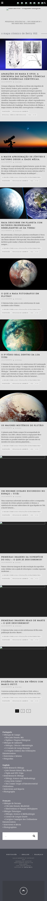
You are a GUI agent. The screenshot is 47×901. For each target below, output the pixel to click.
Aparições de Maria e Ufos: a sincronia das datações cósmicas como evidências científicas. (23, 77)
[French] (31, 3)
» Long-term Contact (12, 781)
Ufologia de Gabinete (20, 111)
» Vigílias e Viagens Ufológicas (16, 740)
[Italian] (39, 3)
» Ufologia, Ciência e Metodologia (18, 745)
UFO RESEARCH (33, 22)
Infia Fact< (28, 867)
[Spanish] (23, 3)
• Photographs (9, 791)
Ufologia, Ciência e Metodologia (14, 115)
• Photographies (10, 827)
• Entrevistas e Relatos (12, 756)
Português (6, 111)
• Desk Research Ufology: (13, 775)
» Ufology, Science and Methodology (19, 778)
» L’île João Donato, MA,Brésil (16, 806)
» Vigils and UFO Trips (13, 773)
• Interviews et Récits (12, 824)
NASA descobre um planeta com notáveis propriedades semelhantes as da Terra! (21, 225)
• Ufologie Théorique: (12, 811)
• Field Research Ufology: (13, 768)
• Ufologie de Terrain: (12, 803)
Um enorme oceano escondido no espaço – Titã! (23, 492)
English (25, 855)
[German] (35, 3)
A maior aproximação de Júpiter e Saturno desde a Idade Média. (23, 158)
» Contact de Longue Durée (15, 816)
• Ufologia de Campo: (11, 735)
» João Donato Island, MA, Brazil (17, 770)
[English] (27, 3)
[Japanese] (43, 3)
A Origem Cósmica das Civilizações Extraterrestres (21, 177)
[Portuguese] (19, 3)
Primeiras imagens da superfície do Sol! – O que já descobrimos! (22, 558)
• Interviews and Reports (13, 789)
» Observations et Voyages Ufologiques (20, 808)
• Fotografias (8, 758)
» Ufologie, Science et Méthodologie (19, 814)
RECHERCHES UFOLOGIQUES (23, 24)
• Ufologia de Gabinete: (12, 743)
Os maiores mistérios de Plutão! (22, 425)
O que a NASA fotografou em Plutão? (20, 295)
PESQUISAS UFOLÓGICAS (15, 22)
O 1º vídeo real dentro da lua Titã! (20, 356)
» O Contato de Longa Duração (16, 748)
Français (38, 855)
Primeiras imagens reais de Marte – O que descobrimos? (23, 622)
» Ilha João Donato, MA (13, 737)
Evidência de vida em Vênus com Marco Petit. (22, 683)
